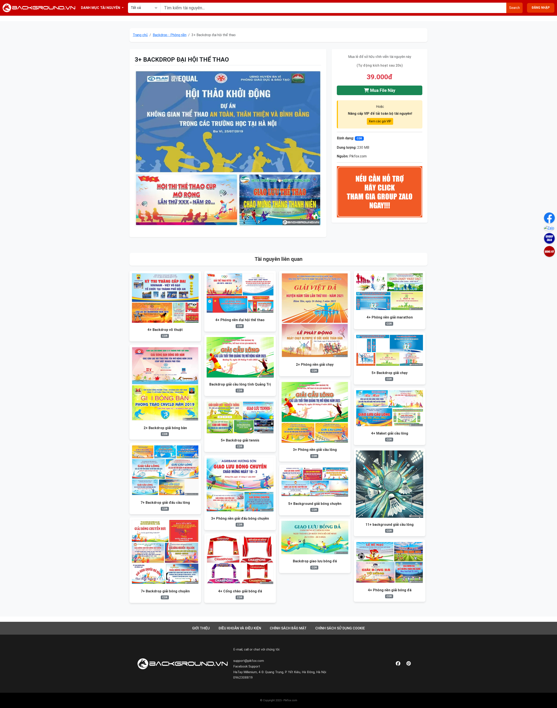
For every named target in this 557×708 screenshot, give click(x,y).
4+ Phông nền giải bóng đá (389, 590)
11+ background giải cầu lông (390, 525)
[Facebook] (398, 664)
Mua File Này (382, 90)
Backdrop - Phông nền (169, 35)
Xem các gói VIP (380, 121)
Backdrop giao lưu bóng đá (315, 561)
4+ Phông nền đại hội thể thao (240, 320)
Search (514, 8)
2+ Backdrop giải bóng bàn (165, 428)
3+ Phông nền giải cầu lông (315, 450)
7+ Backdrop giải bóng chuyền (165, 591)
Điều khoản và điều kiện (239, 628)
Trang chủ (140, 35)
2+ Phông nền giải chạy (315, 364)
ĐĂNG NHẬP (541, 8)
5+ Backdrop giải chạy (390, 373)
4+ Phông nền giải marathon (390, 317)
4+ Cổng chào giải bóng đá (240, 591)
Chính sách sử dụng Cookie (340, 628)
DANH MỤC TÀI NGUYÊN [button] (101, 8)
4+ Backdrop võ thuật (165, 330)
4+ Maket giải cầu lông (389, 433)
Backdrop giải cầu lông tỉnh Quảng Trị (240, 384)
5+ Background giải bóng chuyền (314, 504)
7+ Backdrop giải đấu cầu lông (165, 503)
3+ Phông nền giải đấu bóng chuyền (240, 518)
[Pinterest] (408, 664)
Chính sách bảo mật (288, 628)
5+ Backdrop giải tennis (240, 440)
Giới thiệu (201, 628)
